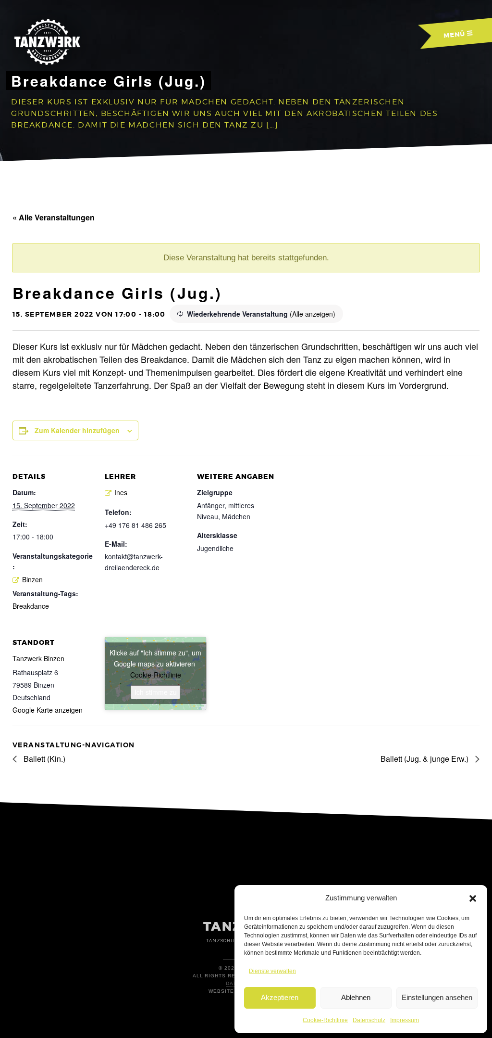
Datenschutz (369, 1020)
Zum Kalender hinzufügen (77, 430)
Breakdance (30, 606)
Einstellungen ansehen (437, 997)
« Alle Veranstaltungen (53, 217)
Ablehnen (355, 997)
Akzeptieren (279, 997)
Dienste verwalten (272, 971)
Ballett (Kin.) (43, 758)
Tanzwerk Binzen (38, 658)
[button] (473, 898)
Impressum (404, 1020)
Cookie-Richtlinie (325, 1020)
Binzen (32, 579)
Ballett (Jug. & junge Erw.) (425, 758)
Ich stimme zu (156, 692)
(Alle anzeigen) (312, 314)
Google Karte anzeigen (47, 710)
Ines (120, 492)
